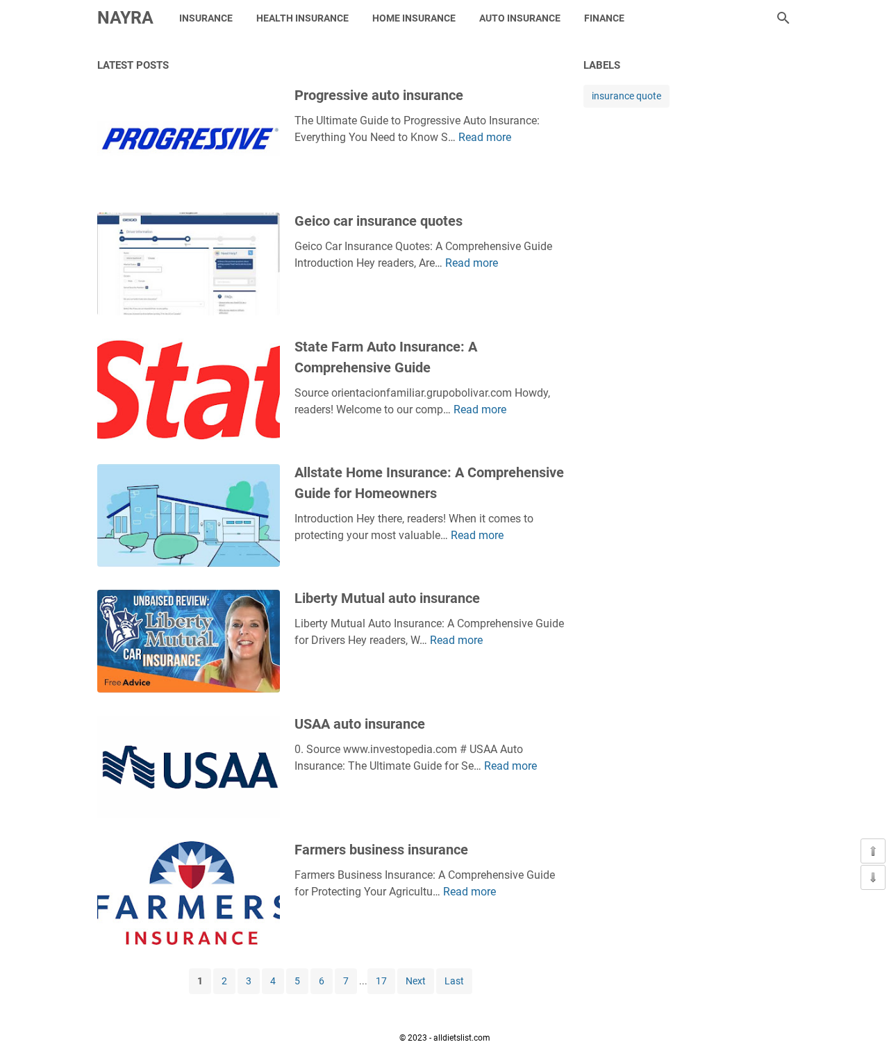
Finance (604, 18)
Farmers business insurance (381, 849)
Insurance (206, 18)
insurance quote (626, 95)
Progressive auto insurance (378, 95)
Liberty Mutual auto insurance (387, 598)
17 (381, 980)
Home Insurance (414, 18)
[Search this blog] (783, 18)
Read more (484, 137)
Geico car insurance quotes (378, 221)
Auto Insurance (519, 18)
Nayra (125, 18)
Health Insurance (302, 18)
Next (416, 980)
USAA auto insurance (359, 724)
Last (454, 980)
